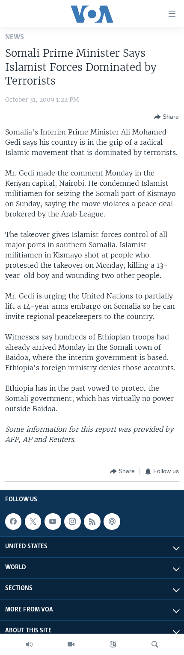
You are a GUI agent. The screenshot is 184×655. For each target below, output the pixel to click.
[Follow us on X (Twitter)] (33, 521)
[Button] (166, 117)
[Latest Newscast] (29, 644)
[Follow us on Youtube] (53, 521)
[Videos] (71, 644)
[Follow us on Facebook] (13, 521)
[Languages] (113, 644)
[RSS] (92, 521)
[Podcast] (112, 521)
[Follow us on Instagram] (72, 521)
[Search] (155, 644)
